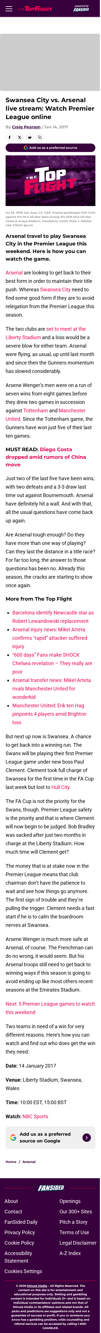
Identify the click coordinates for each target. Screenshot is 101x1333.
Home (11, 1162)
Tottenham (35, 410)
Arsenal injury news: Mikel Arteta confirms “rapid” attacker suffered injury (49, 638)
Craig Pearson (26, 126)
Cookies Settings (23, 1271)
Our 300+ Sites (75, 1212)
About (11, 1201)
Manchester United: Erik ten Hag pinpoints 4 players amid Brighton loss (49, 714)
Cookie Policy (19, 1243)
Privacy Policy (19, 1232)
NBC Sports (35, 1116)
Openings (70, 1201)
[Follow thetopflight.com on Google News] (86, 1137)
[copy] (40, 137)
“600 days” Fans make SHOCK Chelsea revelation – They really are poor (52, 663)
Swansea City (55, 289)
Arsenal (14, 273)
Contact (13, 1212)
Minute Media (37, 1286)
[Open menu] (9, 8)
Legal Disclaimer (78, 1243)
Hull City (60, 787)
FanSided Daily (21, 1222)
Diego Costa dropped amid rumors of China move (46, 457)
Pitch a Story (73, 1222)
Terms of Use (74, 1232)
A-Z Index (70, 1253)
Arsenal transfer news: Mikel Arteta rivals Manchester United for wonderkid (51, 688)
